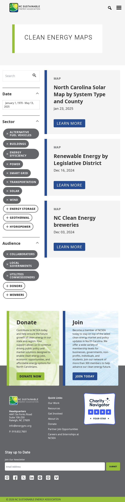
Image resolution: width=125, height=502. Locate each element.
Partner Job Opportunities (63, 429)
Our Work (53, 403)
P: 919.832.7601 (18, 431)
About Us (53, 418)
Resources (54, 408)
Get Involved (55, 413)
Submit (113, 466)
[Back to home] (23, 400)
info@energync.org (20, 425)
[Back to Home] (24, 7)
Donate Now (30, 376)
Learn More (69, 123)
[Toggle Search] (108, 7)
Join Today (85, 376)
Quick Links (55, 398)
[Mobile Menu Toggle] (118, 6)
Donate (52, 424)
